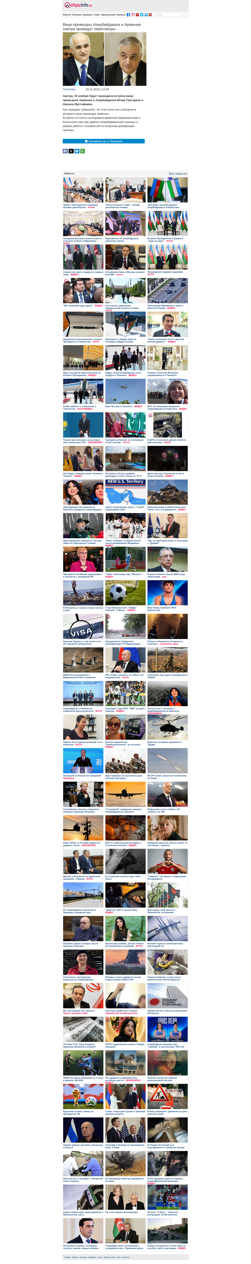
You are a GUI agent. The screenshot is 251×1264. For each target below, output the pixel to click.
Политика (77, 15)
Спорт (97, 15)
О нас (118, 1257)
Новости (67, 15)
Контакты (121, 15)
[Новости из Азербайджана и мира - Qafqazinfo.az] (78, 5)
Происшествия (108, 15)
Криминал (88, 15)
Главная (67, 1257)
